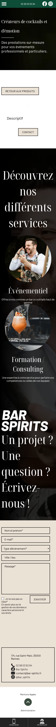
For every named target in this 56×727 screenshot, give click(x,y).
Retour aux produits (20, 91)
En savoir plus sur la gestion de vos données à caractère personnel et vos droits (13, 608)
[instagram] (50, 5)
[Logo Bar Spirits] (24, 421)
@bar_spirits (23, 677)
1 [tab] (28, 105)
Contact (28, 132)
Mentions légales (28, 694)
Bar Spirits (22, 669)
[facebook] (44, 5)
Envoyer (40, 599)
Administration (28, 710)
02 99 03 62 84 (28, 3)
